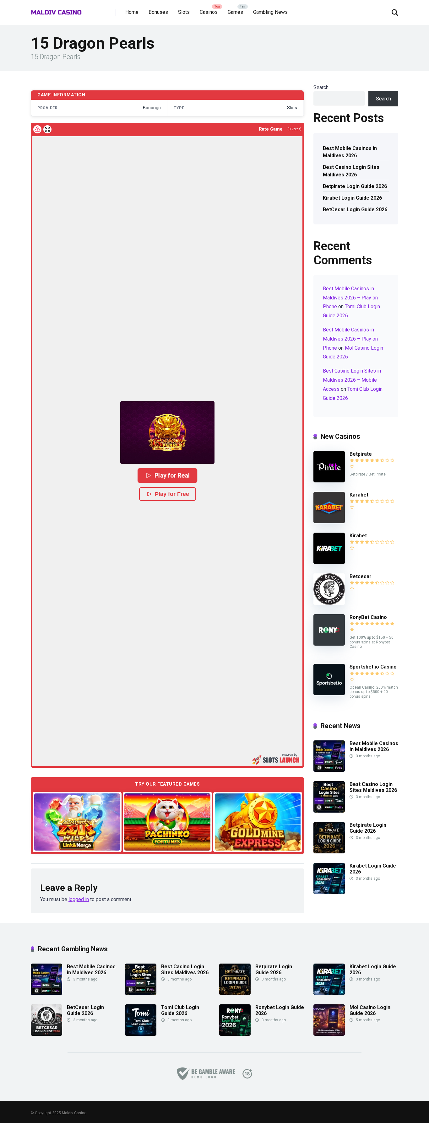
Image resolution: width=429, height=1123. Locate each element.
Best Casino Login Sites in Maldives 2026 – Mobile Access (352, 380)
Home (131, 12)
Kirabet (358, 536)
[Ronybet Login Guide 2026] (235, 1034)
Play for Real (172, 475)
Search (321, 87)
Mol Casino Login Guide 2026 (370, 1010)
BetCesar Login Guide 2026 (355, 209)
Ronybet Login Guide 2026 (279, 1010)
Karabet (359, 495)
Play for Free (172, 494)
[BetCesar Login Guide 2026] (46, 1034)
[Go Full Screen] (47, 129)
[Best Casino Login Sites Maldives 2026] (329, 811)
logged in (78, 899)
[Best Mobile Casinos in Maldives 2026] (329, 770)
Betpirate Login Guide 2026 (355, 186)
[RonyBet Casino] (329, 644)
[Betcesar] (329, 603)
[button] (167, 432)
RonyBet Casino (368, 617)
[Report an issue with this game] (37, 129)
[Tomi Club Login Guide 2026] (140, 1034)
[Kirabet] (329, 562)
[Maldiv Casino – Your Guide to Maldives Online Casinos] (56, 10)
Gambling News (270, 12)
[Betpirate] (329, 481)
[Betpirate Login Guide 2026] (329, 852)
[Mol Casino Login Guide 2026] (329, 1034)
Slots (184, 12)
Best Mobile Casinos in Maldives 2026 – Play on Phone (350, 298)
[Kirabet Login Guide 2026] (329, 892)
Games (235, 12)
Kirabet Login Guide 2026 (352, 198)
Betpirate (361, 454)
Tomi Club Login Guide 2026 (180, 1010)
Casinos (209, 12)
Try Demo (77, 822)
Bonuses (158, 12)
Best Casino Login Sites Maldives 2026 (351, 170)
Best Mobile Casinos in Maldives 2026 (350, 152)
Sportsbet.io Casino (373, 667)
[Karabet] (329, 521)
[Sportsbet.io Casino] (329, 693)
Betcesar (361, 576)
